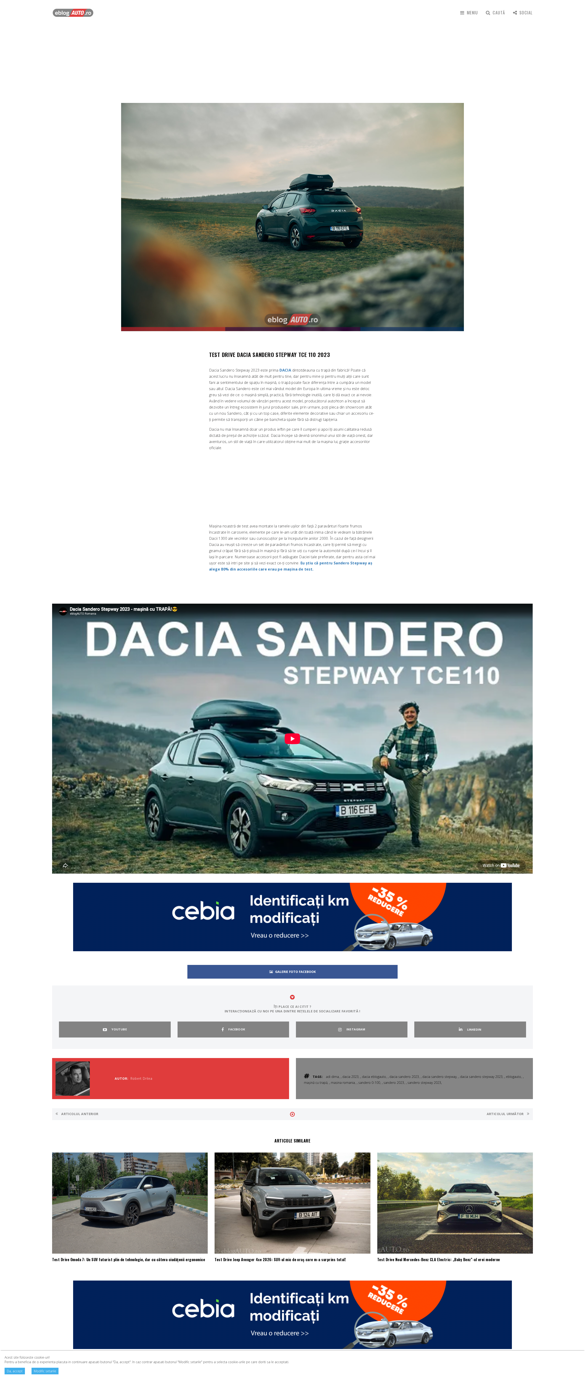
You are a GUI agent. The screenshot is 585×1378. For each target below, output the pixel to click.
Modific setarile (45, 1371)
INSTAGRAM (355, 1029)
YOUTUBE (119, 1029)
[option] (292, 217)
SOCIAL (526, 13)
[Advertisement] (292, 60)
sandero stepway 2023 (424, 1082)
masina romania (343, 1082)
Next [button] (522, 223)
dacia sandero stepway (439, 1076)
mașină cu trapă (315, 1082)
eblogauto (513, 1076)
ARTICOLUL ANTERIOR (79, 1114)
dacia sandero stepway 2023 (481, 1076)
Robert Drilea (141, 1078)
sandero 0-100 (369, 1082)
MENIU (472, 13)
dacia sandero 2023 (404, 1076)
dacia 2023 (350, 1076)
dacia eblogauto (374, 1076)
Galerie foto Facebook (295, 971)
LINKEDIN (474, 1029)
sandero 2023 (393, 1082)
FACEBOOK (236, 1029)
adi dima (332, 1076)
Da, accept (15, 1371)
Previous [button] (61, 223)
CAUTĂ (499, 13)
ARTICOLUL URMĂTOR (506, 1114)
